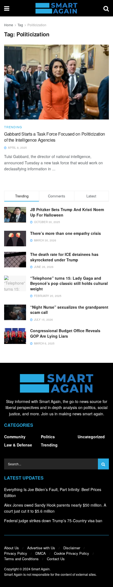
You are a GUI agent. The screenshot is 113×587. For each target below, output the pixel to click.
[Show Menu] (6, 8)
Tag (20, 24)
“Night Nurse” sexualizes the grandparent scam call (69, 309)
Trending (13, 127)
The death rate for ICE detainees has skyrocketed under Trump (64, 257)
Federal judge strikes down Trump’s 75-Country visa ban (53, 520)
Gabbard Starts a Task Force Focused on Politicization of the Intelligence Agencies (54, 137)
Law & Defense (18, 445)
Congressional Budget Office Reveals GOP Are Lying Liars (65, 333)
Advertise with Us (41, 547)
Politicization (36, 24)
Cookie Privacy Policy (71, 553)
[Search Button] (106, 8)
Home (8, 24)
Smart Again (40, 568)
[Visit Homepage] (56, 8)
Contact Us (56, 558)
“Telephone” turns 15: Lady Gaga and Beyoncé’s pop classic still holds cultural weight (69, 283)
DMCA (40, 553)
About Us (11, 547)
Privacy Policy (15, 553)
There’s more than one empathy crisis (65, 233)
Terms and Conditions (21, 558)
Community (15, 436)
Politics (48, 436)
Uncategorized (91, 436)
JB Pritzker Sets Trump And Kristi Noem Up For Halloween (67, 212)
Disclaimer (71, 547)
